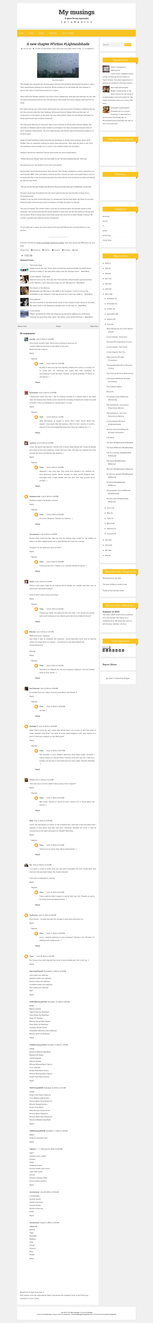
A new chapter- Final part (40, 276)
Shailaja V (33, 726)
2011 (106, 550)
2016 (106, 284)
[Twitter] (64, 22)
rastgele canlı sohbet (37, 1156)
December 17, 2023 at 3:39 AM (57, 1131)
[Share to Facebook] (31, 255)
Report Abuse (110, 664)
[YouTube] (78, 22)
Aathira (32, 443)
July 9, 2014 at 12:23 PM (45, 339)
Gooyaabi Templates (109, 1314)
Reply (31, 353)
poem (105, 231)
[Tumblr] (84, 22)
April (109, 518)
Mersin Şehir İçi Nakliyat (39, 1034)
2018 (106, 273)
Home (21, 33)
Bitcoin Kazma (35, 1061)
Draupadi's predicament (120, 108)
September (111, 314)
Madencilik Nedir (36, 1055)
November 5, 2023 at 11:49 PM (55, 971)
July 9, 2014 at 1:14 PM (54, 417)
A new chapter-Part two (115, 352)
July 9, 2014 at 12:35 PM (47, 393)
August (109, 319)
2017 (106, 279)
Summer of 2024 (111, 611)
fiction (37, 48)
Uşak (31, 1233)
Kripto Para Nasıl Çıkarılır (40, 1095)
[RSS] (87, 22)
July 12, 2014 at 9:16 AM (55, 845)
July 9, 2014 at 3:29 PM (48, 534)
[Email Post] (21, 255)
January (110, 534)
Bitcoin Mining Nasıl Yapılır (40, 1064)
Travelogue (53, 33)
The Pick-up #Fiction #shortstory (119, 373)
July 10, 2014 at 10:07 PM (55, 751)
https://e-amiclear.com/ (38, 1138)
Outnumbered (35, 299)
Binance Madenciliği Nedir (40, 1052)
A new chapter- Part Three (116, 347)
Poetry (41, 33)
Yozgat (32, 1254)
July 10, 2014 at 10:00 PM (48, 726)
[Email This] (25, 255)
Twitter (47, 250)
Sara (31, 821)
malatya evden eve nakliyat (40, 978)
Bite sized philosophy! (119, 87)
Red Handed (34, 688)
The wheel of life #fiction (40, 288)
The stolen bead (36, 265)
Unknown (33, 915)
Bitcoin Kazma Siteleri (38, 1104)
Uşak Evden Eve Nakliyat (39, 1012)
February (110, 528)
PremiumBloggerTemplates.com (82, 1314)
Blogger (127, 678)
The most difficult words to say (115, 584)
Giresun (32, 1248)
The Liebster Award (114, 387)
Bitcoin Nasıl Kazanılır (38, 1113)
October (110, 309)
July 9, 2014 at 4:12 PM (43, 581)
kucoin (32, 1175)
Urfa (31, 1242)
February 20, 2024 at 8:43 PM (51, 1149)
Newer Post (22, 326)
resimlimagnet (35, 1058)
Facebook (36, 250)
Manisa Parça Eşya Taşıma (39, 1021)
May (108, 513)
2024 (107, 263)
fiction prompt (46, 48)
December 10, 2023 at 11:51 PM (55, 1088)
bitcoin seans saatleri (38, 1181)
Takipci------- (34, 1149)
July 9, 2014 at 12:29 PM (55, 363)
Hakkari (32, 1239)
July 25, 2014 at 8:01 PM (45, 956)
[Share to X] (29, 255)
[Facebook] (61, 22)
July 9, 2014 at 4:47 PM (45, 632)
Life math (110, 437)
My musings (76, 12)
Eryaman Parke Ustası (38, 1027)
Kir (30, 865)
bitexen (32, 1159)
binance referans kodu (38, 1178)
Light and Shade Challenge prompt (50, 243)
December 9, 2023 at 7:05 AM (57, 1045)
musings (106, 216)
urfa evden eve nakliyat (38, 975)
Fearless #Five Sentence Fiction (119, 342)
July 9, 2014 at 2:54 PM (55, 467)
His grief (109, 392)
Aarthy (32, 339)
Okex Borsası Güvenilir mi (39, 1110)
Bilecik (32, 1230)
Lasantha (67, 1314)
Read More (85, 271)
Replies (34, 359)
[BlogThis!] (27, 255)
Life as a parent (68, 33)
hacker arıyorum (36, 1202)
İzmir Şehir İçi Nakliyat (38, 1024)
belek (31, 1211)
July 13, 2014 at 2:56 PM (47, 915)
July (108, 324)
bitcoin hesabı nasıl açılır (39, 1168)
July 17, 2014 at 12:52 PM (55, 933)
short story (76, 48)
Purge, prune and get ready (113, 590)
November (111, 304)
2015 (106, 289)
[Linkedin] (71, 22)
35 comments (89, 48)
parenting (107, 235)
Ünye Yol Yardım (35, 1018)
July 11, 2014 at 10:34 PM (43, 821)
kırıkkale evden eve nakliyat (40, 984)
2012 (106, 545)
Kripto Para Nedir (36, 1107)
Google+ (56, 250)
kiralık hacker (35, 1199)
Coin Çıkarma (34, 1067)
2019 (106, 268)
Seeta (31, 581)
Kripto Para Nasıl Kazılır (39, 1077)
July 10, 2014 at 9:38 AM (49, 688)
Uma (41, 363)
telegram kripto (35, 1165)
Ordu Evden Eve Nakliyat (39, 1015)
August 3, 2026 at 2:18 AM (49, 1223)
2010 (106, 555)
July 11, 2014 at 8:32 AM (55, 798)
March (109, 523)
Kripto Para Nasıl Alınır (39, 1070)
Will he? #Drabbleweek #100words (119, 469)
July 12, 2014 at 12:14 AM (42, 865)
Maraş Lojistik (35, 1009)
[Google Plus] (68, 22)
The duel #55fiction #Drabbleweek (119, 447)
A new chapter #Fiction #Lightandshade (58, 44)
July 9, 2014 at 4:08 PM (55, 562)
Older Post (94, 326)
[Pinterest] (81, 22)
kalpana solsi (34, 496)
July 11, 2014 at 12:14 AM (44, 780)
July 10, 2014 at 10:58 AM (55, 706)
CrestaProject (47, 1314)
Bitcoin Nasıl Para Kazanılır (40, 1101)
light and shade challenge (62, 48)
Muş (31, 1251)
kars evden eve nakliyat (38, 987)
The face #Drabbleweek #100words (119, 443)
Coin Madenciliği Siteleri (39, 1098)
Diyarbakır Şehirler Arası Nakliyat (43, 1031)
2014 (106, 294)
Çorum (32, 1245)
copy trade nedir (35, 1172)
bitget (31, 1162)
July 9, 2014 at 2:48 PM (49, 496)
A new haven (35, 311)
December (110, 298)
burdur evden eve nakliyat (39, 981)
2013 (106, 540)
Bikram (32, 632)
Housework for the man (112, 578)
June (109, 508)
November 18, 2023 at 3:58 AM (59, 1002)
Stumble (66, 250)
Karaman (33, 1236)
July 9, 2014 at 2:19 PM (45, 443)
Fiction (31, 33)
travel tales (107, 240)
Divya (31, 780)
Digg (76, 250)
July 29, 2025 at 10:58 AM (49, 1192)
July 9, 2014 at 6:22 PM (54, 609)
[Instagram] (74, 22)
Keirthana (33, 393)
